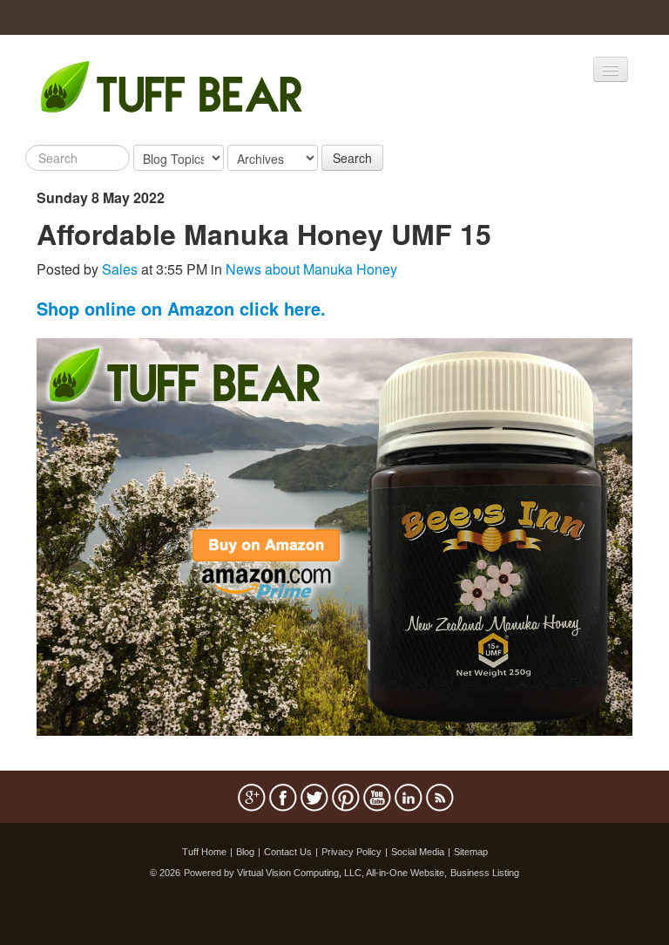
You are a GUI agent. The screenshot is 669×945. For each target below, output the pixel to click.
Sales (120, 269)
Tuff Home (204, 851)
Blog (245, 851)
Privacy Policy (351, 851)
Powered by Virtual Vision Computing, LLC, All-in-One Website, (315, 872)
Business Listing (484, 872)
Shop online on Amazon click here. (181, 308)
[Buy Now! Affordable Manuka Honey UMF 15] (334, 535)
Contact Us (288, 851)
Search (352, 158)
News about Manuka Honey (311, 269)
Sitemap (471, 851)
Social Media (417, 851)
